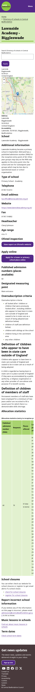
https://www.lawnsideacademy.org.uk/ (16, 208)
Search (14, 52)
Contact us (5, 672)
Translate (4, 674)
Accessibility (5, 678)
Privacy (4, 676)
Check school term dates (11, 636)
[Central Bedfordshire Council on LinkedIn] (8, 669)
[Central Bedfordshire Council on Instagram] (16, 669)
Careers (4, 683)
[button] (17, 94)
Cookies (4, 681)
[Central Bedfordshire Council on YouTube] (3, 669)
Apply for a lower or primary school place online (17, 258)
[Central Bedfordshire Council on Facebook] (12, 669)
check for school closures (15, 592)
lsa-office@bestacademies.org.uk (14, 199)
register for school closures (16, 595)
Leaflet (15, 114)
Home (3, 17)
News (3, 685)
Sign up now (8, 663)
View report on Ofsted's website (17, 244)
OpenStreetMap (23, 114)
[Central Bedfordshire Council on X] (20, 669)
